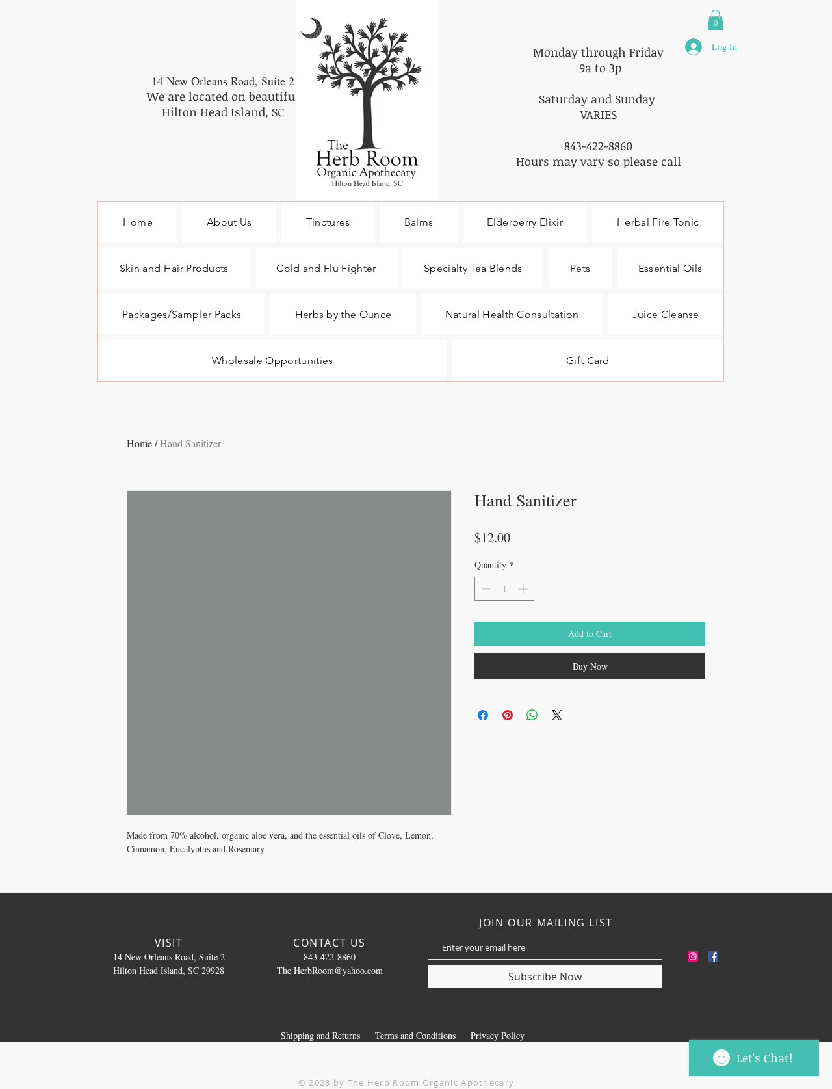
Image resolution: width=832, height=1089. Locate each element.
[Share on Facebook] (483, 715)
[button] (715, 20)
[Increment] (524, 588)
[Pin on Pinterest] (507, 715)
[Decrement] (484, 588)
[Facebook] (713, 956)
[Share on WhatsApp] (532, 715)
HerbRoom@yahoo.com (338, 970)
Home (139, 443)
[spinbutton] (504, 588)
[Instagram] (693, 956)
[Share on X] (557, 715)
